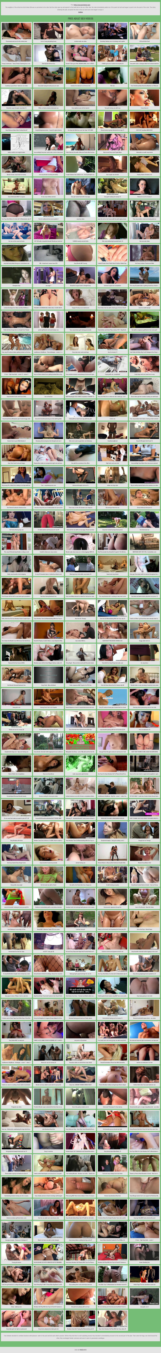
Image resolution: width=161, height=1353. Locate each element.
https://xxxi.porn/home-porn (82, 5)
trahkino (80, 12)
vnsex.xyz (82, 1350)
